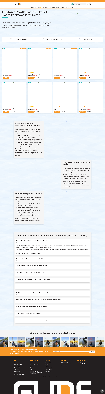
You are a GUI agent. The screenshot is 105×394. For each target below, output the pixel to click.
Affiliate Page (32, 367)
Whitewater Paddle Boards (19, 374)
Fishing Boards (17, 369)
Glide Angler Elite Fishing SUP (35, 74)
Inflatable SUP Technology (35, 364)
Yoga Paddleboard (17, 366)
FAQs (47, 364)
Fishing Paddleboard (18, 364)
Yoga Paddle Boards (18, 372)
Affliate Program (49, 369)
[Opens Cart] (90, 4)
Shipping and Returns (50, 367)
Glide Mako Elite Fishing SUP (9, 108)
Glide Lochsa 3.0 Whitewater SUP (62, 108)
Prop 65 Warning (49, 371)
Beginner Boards (17, 371)
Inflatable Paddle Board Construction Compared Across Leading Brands (36, 372)
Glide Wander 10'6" (7, 74)
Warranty (31, 366)
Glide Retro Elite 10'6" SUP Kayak (87, 74)
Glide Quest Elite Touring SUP (35, 108)
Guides (31, 369)
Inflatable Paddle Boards (19, 367)
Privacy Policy (48, 362)
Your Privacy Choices (50, 372)
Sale (14, 362)
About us (31, 362)
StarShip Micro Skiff (84, 108)
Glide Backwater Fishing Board (61, 74)
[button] (102, 391)
